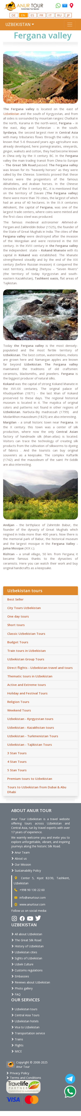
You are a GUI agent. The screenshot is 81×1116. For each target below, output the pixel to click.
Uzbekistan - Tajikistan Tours (29, 744)
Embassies (21, 976)
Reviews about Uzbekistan (32, 982)
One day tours (18, 616)
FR (41, 15)
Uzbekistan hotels (26, 1021)
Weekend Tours (19, 710)
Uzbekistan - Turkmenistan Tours (32, 736)
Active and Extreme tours (26, 685)
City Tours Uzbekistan (24, 608)
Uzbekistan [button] (18, 24)
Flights (18, 1045)
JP (68, 15)
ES (33, 15)
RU (59, 15)
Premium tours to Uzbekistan (29, 778)
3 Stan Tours (17, 753)
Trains (18, 1039)
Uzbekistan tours (25, 1009)
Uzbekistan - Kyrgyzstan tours (30, 719)
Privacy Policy (19, 1073)
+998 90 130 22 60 (32, 890)
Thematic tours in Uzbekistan (29, 676)
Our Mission (22, 864)
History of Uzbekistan (29, 946)
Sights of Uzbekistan (28, 958)
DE (13, 15)
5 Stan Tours (17, 770)
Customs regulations (28, 970)
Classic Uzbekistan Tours (26, 633)
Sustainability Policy (27, 870)
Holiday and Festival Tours (27, 693)
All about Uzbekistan (28, 934)
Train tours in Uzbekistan (26, 650)
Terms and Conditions (25, 1077)
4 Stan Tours (17, 761)
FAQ (17, 994)
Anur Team (22, 852)
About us (20, 858)
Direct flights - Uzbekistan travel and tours (40, 668)
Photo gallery (23, 988)
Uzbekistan (11, 114)
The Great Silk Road (27, 940)
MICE (18, 1051)
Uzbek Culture (23, 964)
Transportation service (29, 1033)
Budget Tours (17, 642)
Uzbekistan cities (25, 952)
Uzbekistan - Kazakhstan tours (30, 727)
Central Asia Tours (26, 1015)
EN (23, 15)
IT (51, 15)
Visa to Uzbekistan (26, 1027)
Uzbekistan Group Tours (25, 659)
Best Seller (15, 599)
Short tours (16, 625)
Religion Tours (18, 702)
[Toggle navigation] (70, 24)
